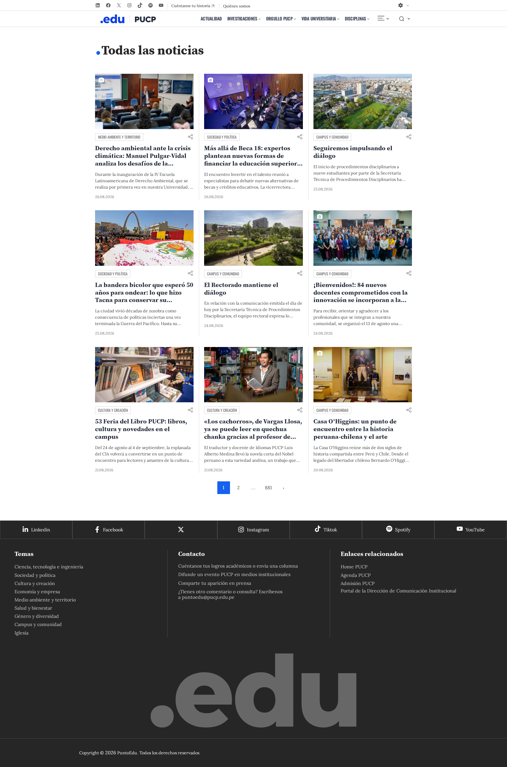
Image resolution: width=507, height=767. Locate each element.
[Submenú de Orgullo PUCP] (295, 18)
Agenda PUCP (356, 575)
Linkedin (40, 530)
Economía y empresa (37, 591)
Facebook (113, 530)
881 (268, 488)
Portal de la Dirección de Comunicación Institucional (398, 590)
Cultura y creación (113, 410)
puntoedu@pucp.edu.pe (208, 597)
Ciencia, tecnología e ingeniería (49, 567)
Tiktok (330, 530)
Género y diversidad (37, 616)
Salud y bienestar (33, 608)
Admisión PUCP (358, 583)
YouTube (475, 530)
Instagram (258, 530)
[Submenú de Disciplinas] (368, 18)
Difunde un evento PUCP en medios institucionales (234, 574)
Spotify (402, 530)
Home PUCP (354, 567)
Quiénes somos (236, 6)
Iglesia (22, 633)
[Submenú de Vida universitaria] (338, 18)
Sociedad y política (222, 137)
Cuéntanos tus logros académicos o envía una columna (238, 566)
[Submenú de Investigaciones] (259, 18)
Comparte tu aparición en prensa (214, 583)
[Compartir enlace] (190, 137)
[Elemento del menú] (383, 19)
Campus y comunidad (332, 137)
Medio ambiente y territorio (119, 137)
